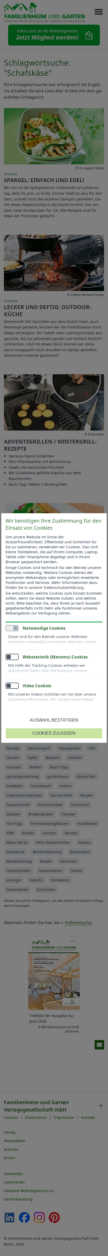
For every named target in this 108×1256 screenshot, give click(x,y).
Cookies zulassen (54, 733)
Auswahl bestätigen (54, 720)
